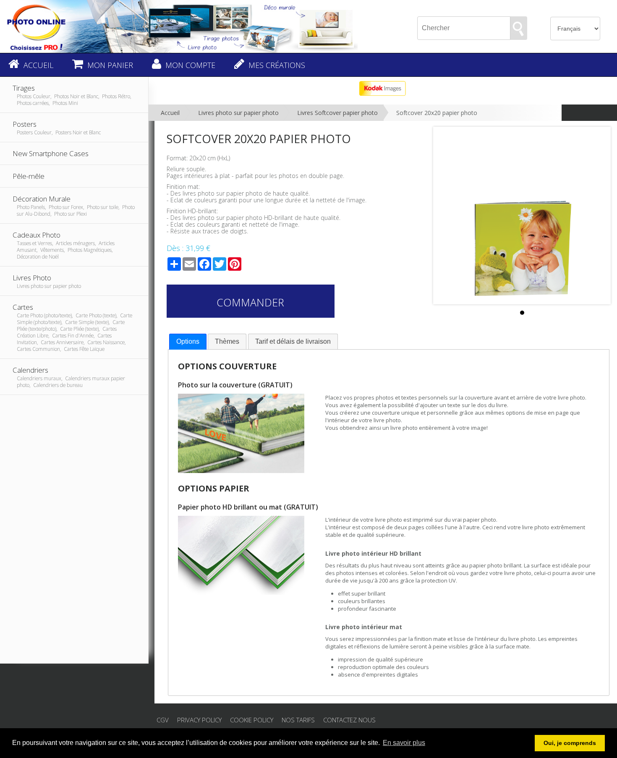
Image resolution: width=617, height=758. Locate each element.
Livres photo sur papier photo (238, 113)
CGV (163, 720)
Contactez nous (349, 720)
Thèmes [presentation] (227, 341)
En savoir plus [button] (404, 742)
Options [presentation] (187, 341)
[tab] (188, 342)
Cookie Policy (251, 720)
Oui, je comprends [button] (570, 743)
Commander (250, 302)
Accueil (170, 113)
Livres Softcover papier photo (337, 113)
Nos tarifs (298, 720)
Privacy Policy (199, 720)
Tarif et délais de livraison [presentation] (293, 341)
